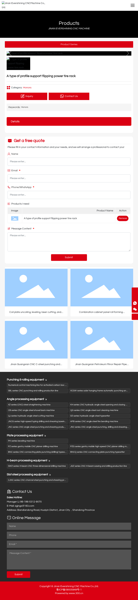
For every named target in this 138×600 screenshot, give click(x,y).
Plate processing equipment (25, 435)
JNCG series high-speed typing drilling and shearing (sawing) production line (44, 421)
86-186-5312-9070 (31, 502)
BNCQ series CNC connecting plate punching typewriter (97, 452)
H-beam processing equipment (27, 460)
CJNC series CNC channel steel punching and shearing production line (42, 480)
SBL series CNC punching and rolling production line (33, 391)
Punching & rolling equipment (25, 379)
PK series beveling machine (21, 441)
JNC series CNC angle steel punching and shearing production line (40, 427)
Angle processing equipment (25, 399)
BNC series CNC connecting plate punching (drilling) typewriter (38, 452)
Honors (27, 87)
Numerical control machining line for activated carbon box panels (39, 385)
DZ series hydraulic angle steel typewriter (90, 416)
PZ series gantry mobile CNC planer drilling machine (33, 446)
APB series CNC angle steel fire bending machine (94, 421)
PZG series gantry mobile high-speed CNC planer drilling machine (101, 446)
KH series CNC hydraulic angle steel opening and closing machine (102, 405)
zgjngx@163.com (24, 506)
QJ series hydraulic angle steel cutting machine (31, 416)
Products (69, 23)
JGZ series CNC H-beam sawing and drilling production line (98, 466)
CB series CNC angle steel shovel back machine (31, 410)
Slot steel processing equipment (27, 474)
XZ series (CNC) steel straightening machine (29, 405)
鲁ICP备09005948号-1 (69, 589)
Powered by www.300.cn (69, 593)
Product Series (69, 44)
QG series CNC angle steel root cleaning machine (94, 410)
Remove (123, 218)
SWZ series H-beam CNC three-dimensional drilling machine (37, 466)
